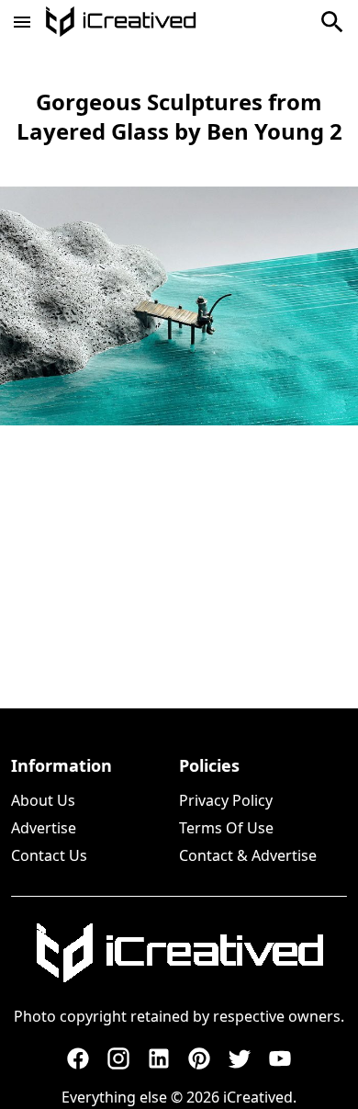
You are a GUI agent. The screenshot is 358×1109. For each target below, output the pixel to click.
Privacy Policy (226, 800)
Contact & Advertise (248, 855)
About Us (43, 800)
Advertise (43, 828)
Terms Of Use (226, 828)
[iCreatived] (179, 952)
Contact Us (49, 855)
